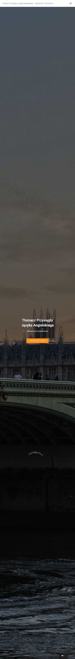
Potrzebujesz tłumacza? (37, 340)
